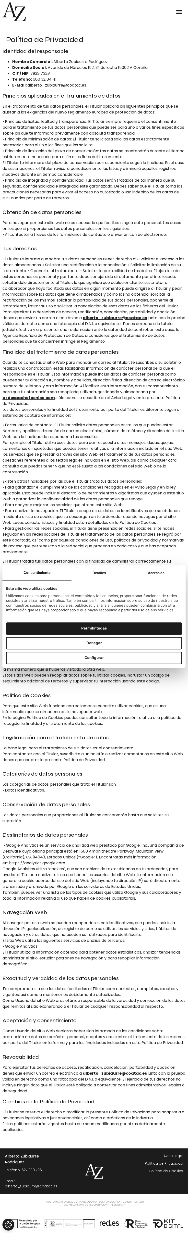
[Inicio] (14, 11)
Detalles (99, 573)
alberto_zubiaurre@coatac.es (56, 85)
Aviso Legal (173, 1155)
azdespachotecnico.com (28, 398)
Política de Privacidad (164, 1163)
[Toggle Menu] (179, 11)
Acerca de (156, 573)
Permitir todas (94, 628)
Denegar (94, 643)
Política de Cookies (166, 1171)
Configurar (94, 657)
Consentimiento (37, 572)
